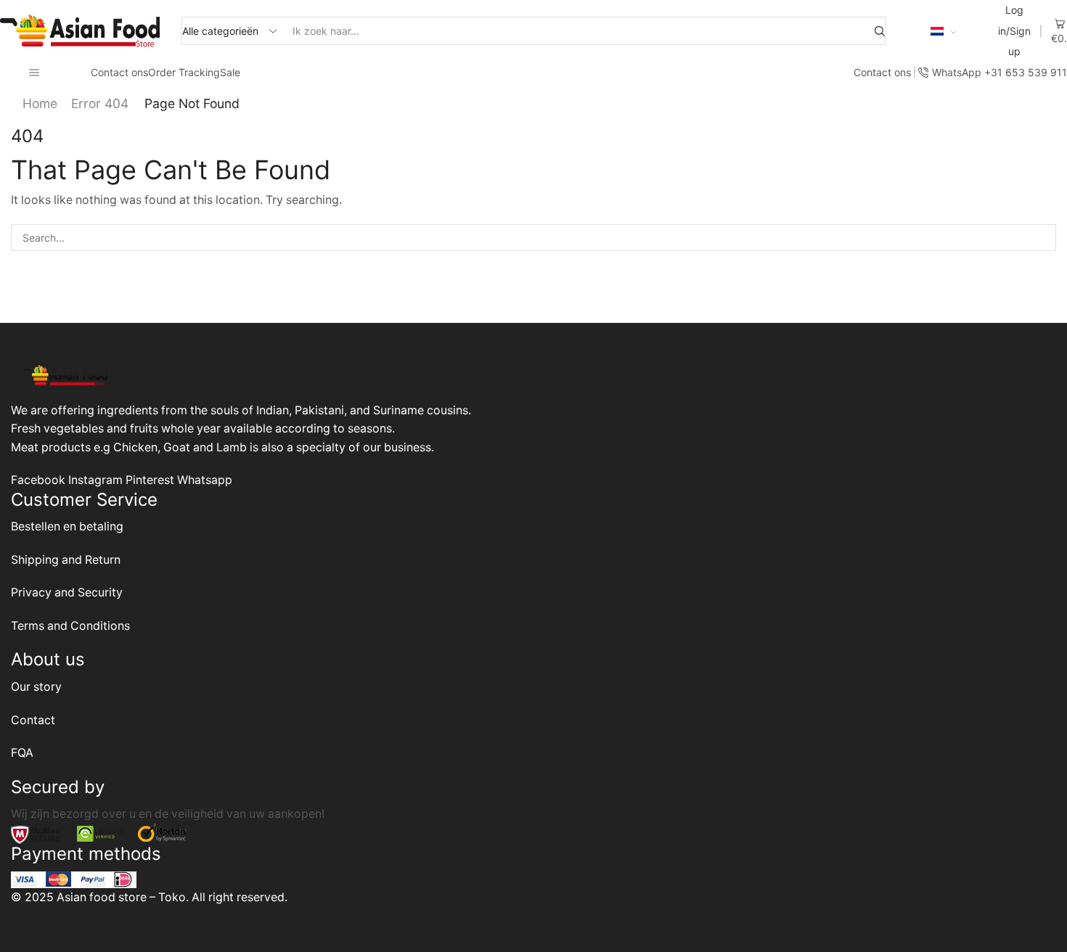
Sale (230, 72)
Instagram (97, 480)
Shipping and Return (65, 560)
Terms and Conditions (70, 626)
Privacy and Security (67, 592)
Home (40, 103)
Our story (36, 687)
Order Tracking (184, 72)
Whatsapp (204, 480)
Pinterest (151, 480)
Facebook (39, 480)
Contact (33, 720)
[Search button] (880, 30)
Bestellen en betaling (67, 526)
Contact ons (119, 72)
